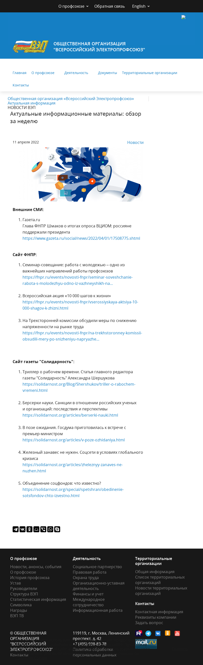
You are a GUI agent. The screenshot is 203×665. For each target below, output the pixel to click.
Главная (19, 72)
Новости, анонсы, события (35, 566)
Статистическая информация (38, 599)
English (139, 6)
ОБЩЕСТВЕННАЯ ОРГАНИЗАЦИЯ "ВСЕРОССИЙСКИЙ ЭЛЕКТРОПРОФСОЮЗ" (99, 47)
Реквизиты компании (155, 617)
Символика (21, 605)
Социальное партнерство (97, 566)
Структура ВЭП (24, 594)
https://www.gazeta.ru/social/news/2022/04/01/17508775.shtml (81, 238)
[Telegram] (16, 529)
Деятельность (76, 72)
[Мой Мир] (36, 529)
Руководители (23, 588)
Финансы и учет (88, 594)
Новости (135, 142)
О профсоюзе (71, 6)
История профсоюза (30, 577)
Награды (18, 610)
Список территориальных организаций (160, 579)
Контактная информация (159, 611)
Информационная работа (98, 610)
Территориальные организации (149, 72)
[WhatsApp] (50, 529)
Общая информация (155, 571)
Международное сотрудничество (89, 602)
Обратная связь (109, 6)
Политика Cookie (31, 658)
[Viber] (43, 529)
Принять (180, 649)
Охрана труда (86, 577)
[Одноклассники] (29, 529)
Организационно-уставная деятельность (99, 585)
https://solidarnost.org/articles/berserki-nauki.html (70, 415)
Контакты (21, 85)
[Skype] (57, 529)
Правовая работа (89, 572)
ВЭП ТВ (17, 615)
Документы (107, 72)
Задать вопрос (149, 622)
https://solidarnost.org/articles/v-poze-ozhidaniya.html (74, 440)
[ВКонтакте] (22, 529)
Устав (15, 583)
